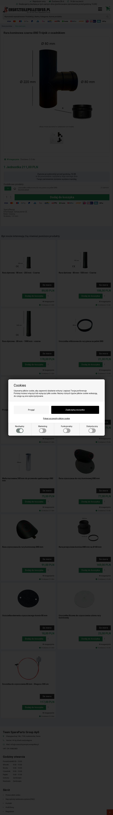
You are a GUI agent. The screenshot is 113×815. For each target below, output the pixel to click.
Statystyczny (92, 426)
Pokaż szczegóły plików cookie (56, 418)
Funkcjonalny (66, 426)
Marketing (42, 426)
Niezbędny (19, 426)
